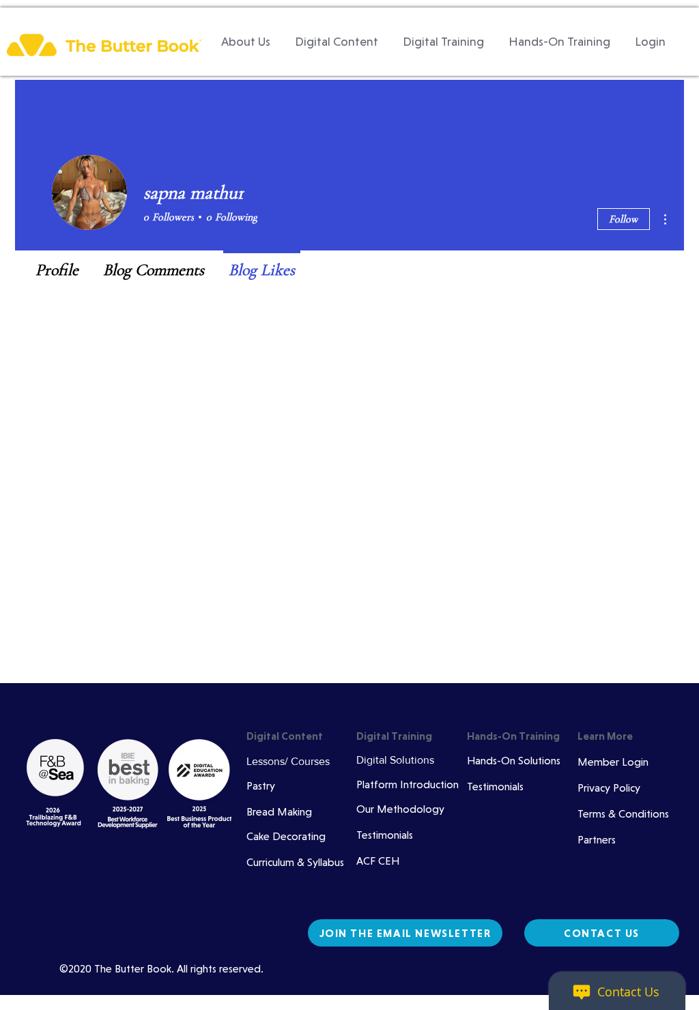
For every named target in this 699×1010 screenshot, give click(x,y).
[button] (336, 41)
